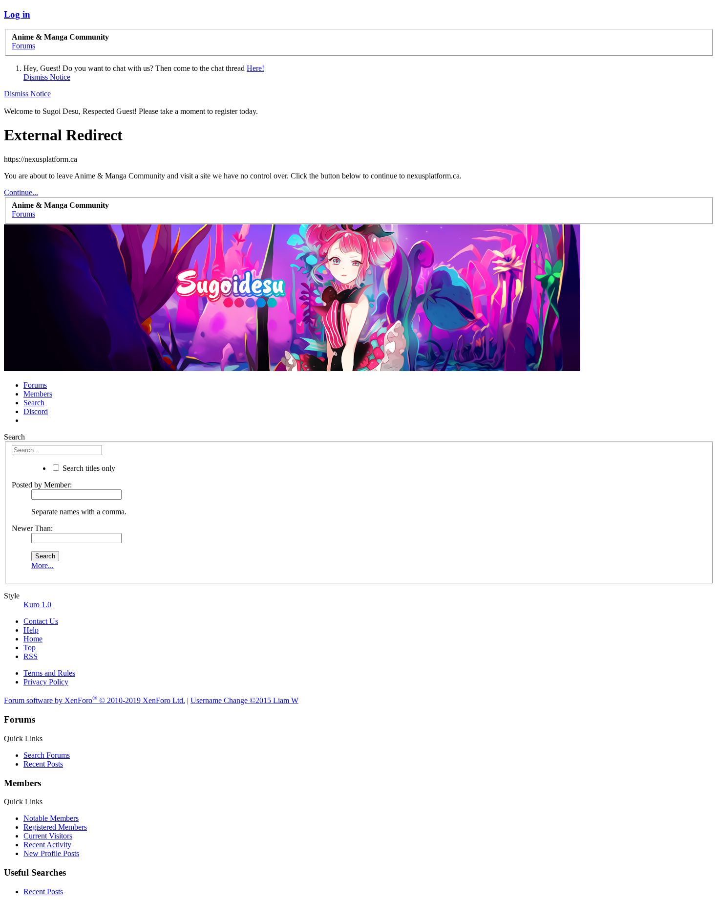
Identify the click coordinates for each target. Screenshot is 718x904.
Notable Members (51, 818)
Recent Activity (47, 844)
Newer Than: (32, 528)
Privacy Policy (45, 682)
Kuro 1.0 (37, 604)
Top (29, 647)
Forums (35, 385)
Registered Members (55, 827)
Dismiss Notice (46, 77)
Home (32, 639)
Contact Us (40, 621)
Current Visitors (47, 836)
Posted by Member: (42, 485)
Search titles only (88, 468)
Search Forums (46, 755)
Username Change (244, 700)
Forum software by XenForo (94, 700)
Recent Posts (43, 764)
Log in (17, 14)
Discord (35, 411)
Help (31, 630)
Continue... (21, 192)
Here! (255, 68)
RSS (30, 656)
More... (42, 565)
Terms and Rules (49, 673)
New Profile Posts (51, 853)
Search (33, 402)
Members (37, 394)
